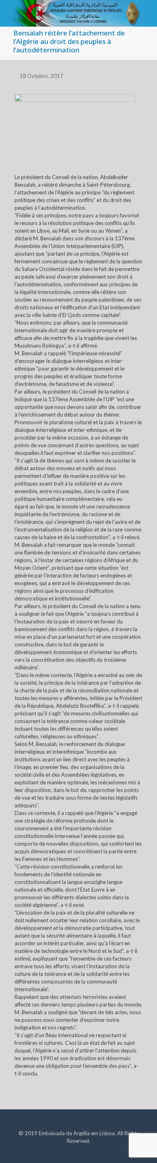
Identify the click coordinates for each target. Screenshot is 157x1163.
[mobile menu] (146, 12)
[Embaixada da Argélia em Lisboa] (78, 10)
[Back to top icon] (140, 1146)
